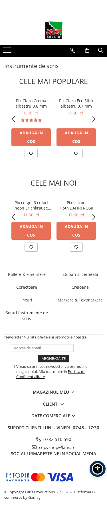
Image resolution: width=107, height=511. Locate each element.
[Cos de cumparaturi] (87, 50)
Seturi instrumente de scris (27, 315)
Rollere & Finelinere (27, 274)
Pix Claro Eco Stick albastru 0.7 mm (76, 103)
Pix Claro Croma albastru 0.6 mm (31, 103)
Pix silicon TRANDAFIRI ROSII (76, 205)
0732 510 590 (56, 439)
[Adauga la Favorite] (31, 153)
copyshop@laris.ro (57, 447)
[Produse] (8, 52)
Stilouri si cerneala (80, 274)
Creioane (80, 287)
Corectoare (26, 287)
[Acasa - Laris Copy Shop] (53, 30)
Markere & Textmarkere (80, 300)
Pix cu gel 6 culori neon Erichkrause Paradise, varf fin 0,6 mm (31, 205)
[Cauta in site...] (100, 50)
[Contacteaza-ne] (72, 50)
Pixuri (26, 300)
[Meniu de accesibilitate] (98, 469)
